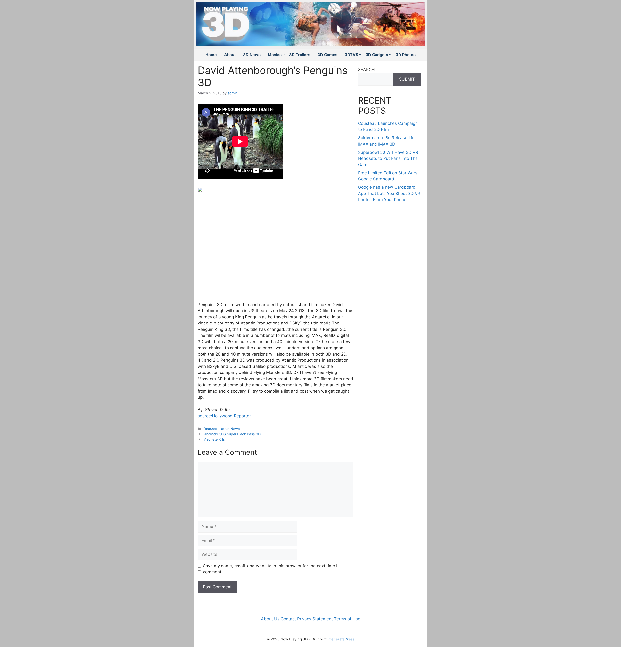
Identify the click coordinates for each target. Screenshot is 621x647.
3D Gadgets (377, 54)
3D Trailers (299, 54)
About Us (270, 618)
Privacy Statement (315, 618)
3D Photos (406, 54)
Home (211, 54)
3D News (252, 54)
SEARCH (366, 69)
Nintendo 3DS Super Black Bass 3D (232, 434)
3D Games (327, 54)
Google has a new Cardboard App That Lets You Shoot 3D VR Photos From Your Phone (389, 193)
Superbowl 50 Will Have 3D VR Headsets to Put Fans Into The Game (388, 158)
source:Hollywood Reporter (224, 415)
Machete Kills (214, 439)
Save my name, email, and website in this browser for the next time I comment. (270, 568)
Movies (275, 54)
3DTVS (351, 54)
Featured (210, 429)
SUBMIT (407, 79)
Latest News (229, 429)
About (230, 54)
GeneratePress (342, 639)
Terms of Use (347, 618)
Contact (288, 618)
